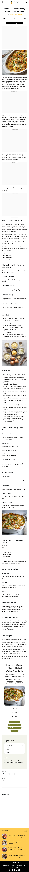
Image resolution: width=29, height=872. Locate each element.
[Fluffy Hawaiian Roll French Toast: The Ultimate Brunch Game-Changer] (4, 836)
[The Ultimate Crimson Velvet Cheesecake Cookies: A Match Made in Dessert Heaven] (4, 849)
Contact (17, 867)
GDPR (25, 865)
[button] (22, 745)
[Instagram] (14, 870)
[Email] (24, 18)
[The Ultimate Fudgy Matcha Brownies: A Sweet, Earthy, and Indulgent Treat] (4, 856)
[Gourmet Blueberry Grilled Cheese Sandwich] (4, 843)
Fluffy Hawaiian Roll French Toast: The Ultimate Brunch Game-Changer (16, 836)
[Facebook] (4, 18)
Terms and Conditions (17, 865)
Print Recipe (20, 22)
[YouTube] (19, 870)
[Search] (2, 2)
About (11, 867)
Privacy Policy (6, 865)
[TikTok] (16, 870)
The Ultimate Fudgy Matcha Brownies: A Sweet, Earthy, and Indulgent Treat (17, 856)
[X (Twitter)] (9, 18)
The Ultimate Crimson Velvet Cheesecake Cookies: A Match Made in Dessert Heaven (17, 849)
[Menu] (26, 2)
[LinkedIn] (19, 18)
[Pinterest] (14, 18)
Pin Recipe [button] (18, 682)
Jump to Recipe (10, 22)
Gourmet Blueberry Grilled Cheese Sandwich (16, 842)
